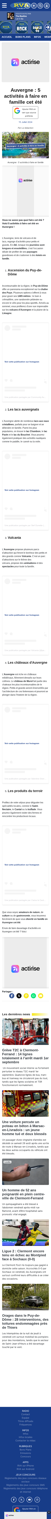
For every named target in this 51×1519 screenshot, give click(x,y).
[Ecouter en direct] (34, 6)
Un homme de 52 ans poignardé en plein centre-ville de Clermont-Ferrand (23, 1194)
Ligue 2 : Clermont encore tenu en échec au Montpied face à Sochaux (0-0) (24, 1255)
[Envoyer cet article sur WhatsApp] (32, 997)
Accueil (7, 37)
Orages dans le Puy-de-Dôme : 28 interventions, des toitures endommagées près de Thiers (25, 1321)
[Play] (3, 25)
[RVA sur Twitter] (21, 1499)
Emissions (25, 1453)
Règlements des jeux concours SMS (25, 1485)
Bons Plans (23, 37)
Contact (25, 1414)
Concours (25, 1456)
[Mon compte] (47, 6)
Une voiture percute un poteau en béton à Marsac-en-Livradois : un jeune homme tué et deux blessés (24, 1128)
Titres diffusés (25, 1421)
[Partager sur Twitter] (18, 997)
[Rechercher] (40, 6)
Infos (37, 37)
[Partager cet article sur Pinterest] (25, 997)
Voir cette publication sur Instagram (22, 362)
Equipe (25, 1417)
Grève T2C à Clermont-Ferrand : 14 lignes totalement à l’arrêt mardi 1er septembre (25, 1056)
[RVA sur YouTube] (29, 1499)
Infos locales (25, 1437)
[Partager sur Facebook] (11, 997)
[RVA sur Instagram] (37, 1499)
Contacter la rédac (25, 1440)
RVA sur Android (25, 1469)
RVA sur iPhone (25, 1465)
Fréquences (25, 1424)
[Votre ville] (27, 6)
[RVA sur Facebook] (13, 1499)
